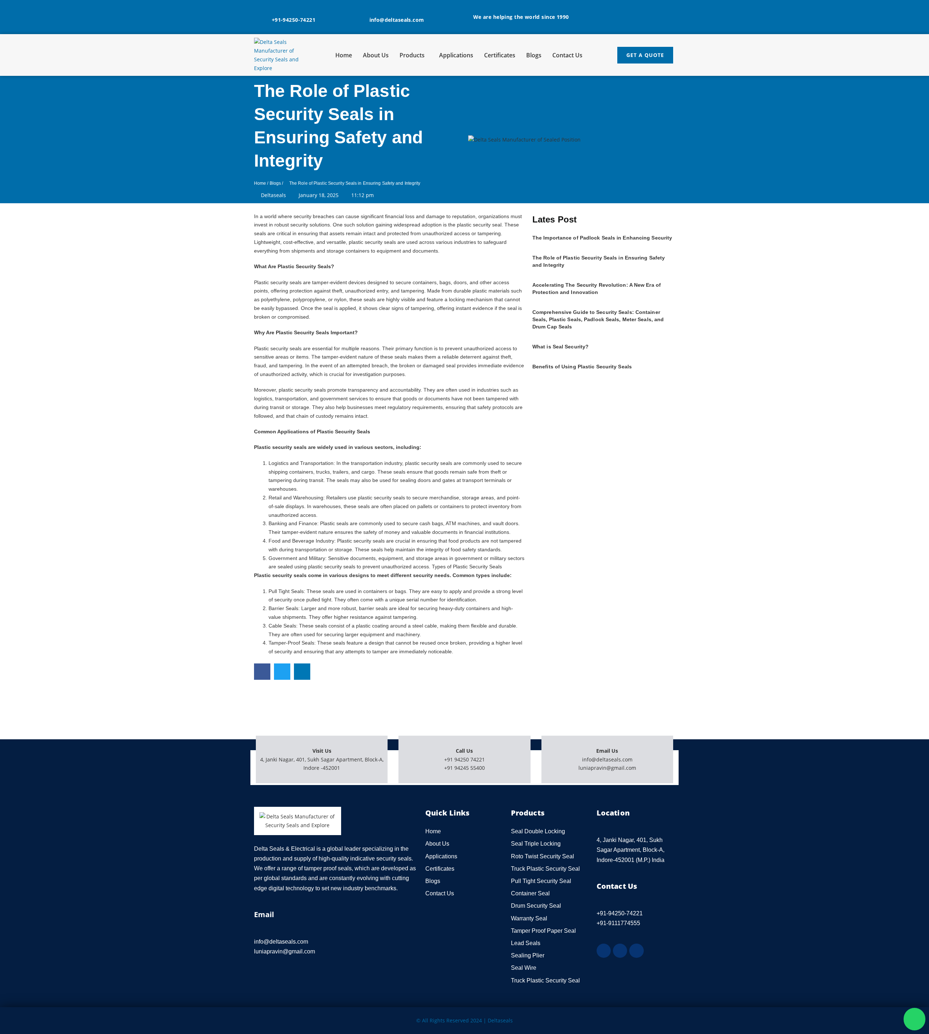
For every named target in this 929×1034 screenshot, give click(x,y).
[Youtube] (636, 951)
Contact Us (567, 55)
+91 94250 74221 (464, 759)
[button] (262, 671)
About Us (376, 55)
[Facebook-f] (604, 951)
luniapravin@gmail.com (607, 767)
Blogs (533, 55)
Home (343, 55)
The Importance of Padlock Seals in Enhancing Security (602, 238)
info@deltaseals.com (607, 759)
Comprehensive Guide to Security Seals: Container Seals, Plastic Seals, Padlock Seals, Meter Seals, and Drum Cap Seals (598, 319)
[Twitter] (620, 951)
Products (412, 55)
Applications (456, 55)
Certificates (499, 55)
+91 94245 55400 (464, 767)
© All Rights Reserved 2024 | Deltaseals (464, 1020)
